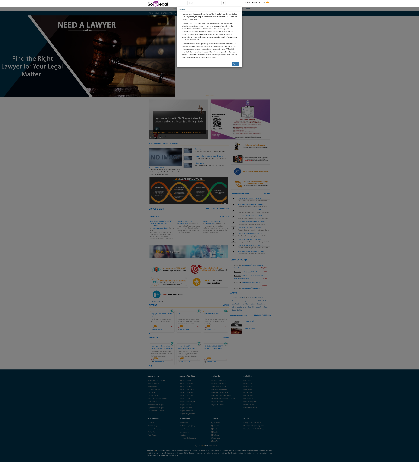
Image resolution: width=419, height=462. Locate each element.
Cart (265, 2)
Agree (235, 64)
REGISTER (256, 2)
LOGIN (248, 2)
